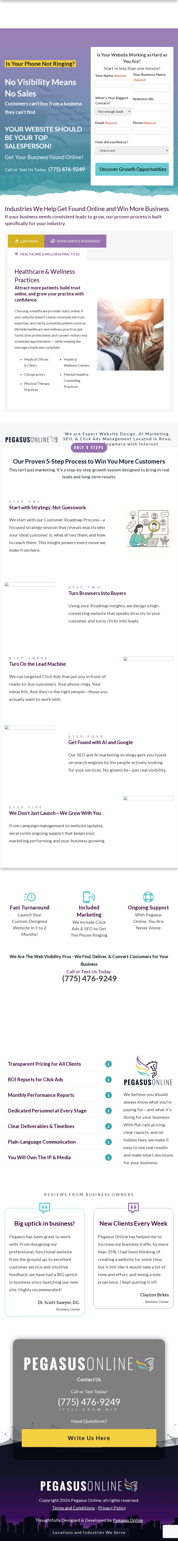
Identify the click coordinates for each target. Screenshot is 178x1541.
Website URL (143, 99)
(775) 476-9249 (66, 169)
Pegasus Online (128, 1520)
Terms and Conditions (73, 1507)
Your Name (110, 75)
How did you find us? (111, 142)
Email (106, 123)
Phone (144, 123)
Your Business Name (149, 77)
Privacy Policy (112, 1507)
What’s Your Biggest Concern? (111, 100)
